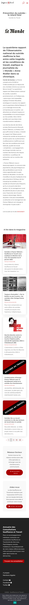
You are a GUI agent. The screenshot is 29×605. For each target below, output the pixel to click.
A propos (6, 573)
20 (20, 440)
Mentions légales (9, 575)
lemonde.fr (20, 211)
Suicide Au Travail (14, 18)
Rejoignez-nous (15, 472)
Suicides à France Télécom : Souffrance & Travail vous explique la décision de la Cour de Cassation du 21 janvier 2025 (13, 255)
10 (16, 440)
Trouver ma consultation (13, 561)
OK (15, 602)
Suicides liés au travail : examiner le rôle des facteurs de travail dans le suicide (14, 420)
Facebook (6, 583)
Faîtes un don (15, 506)
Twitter (5, 585)
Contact (6, 580)
